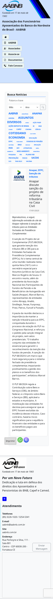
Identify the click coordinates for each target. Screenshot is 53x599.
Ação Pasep (37, 123)
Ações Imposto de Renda (19, 126)
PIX (21, 155)
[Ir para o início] (5, 499)
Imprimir (10, 440)
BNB (40, 126)
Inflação (37, 145)
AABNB (12, 42)
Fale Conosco (15, 65)
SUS (10, 161)
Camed (11, 129)
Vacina (29, 161)
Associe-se (13, 54)
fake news (20, 141)
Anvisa (11, 118)
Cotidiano (17, 133)
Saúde (35, 157)
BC (34, 126)
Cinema (28, 129)
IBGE (20, 145)
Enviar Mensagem (41, 547)
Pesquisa (12, 155)
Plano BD (30, 154)
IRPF (18, 148)
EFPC (11, 141)
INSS (11, 148)
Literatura (27, 148)
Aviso (27, 122)
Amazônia (25, 114)
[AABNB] (16, 6)
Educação (33, 138)
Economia (17, 137)
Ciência (38, 129)
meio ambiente (23, 151)
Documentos (15, 59)
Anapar (37, 113)
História (11, 145)
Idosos (28, 145)
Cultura (33, 134)
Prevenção (13, 158)
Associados (14, 48)
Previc (24, 158)
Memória (36, 151)
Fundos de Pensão (34, 141)
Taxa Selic (18, 161)
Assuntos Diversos (20, 120)
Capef (18, 129)
